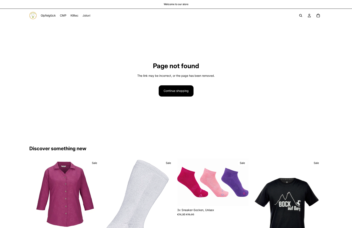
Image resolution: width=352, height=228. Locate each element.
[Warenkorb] (318, 15)
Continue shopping (176, 90)
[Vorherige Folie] (35, 194)
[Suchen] (300, 15)
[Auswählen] (94, 223)
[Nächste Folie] (95, 194)
